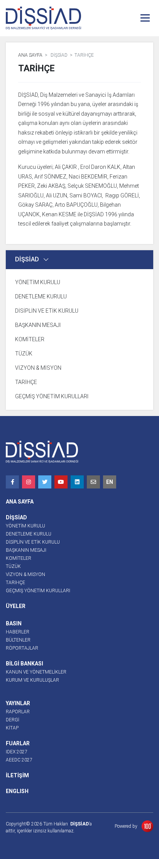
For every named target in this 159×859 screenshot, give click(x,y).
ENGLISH (17, 791)
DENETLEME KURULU (41, 296)
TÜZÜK (23, 353)
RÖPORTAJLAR (22, 648)
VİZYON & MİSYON (38, 368)
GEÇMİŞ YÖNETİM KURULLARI (51, 396)
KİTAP (12, 728)
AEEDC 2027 (19, 760)
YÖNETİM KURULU (37, 282)
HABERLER (17, 632)
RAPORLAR (18, 711)
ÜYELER (15, 606)
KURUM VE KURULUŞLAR (32, 680)
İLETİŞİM (17, 775)
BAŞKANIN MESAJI (38, 325)
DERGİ (12, 720)
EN (109, 482)
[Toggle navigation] (145, 18)
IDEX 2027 (16, 752)
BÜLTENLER (18, 640)
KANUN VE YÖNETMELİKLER (36, 672)
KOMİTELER (29, 339)
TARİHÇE (26, 382)
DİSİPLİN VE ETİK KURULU (46, 311)
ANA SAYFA (30, 55)
